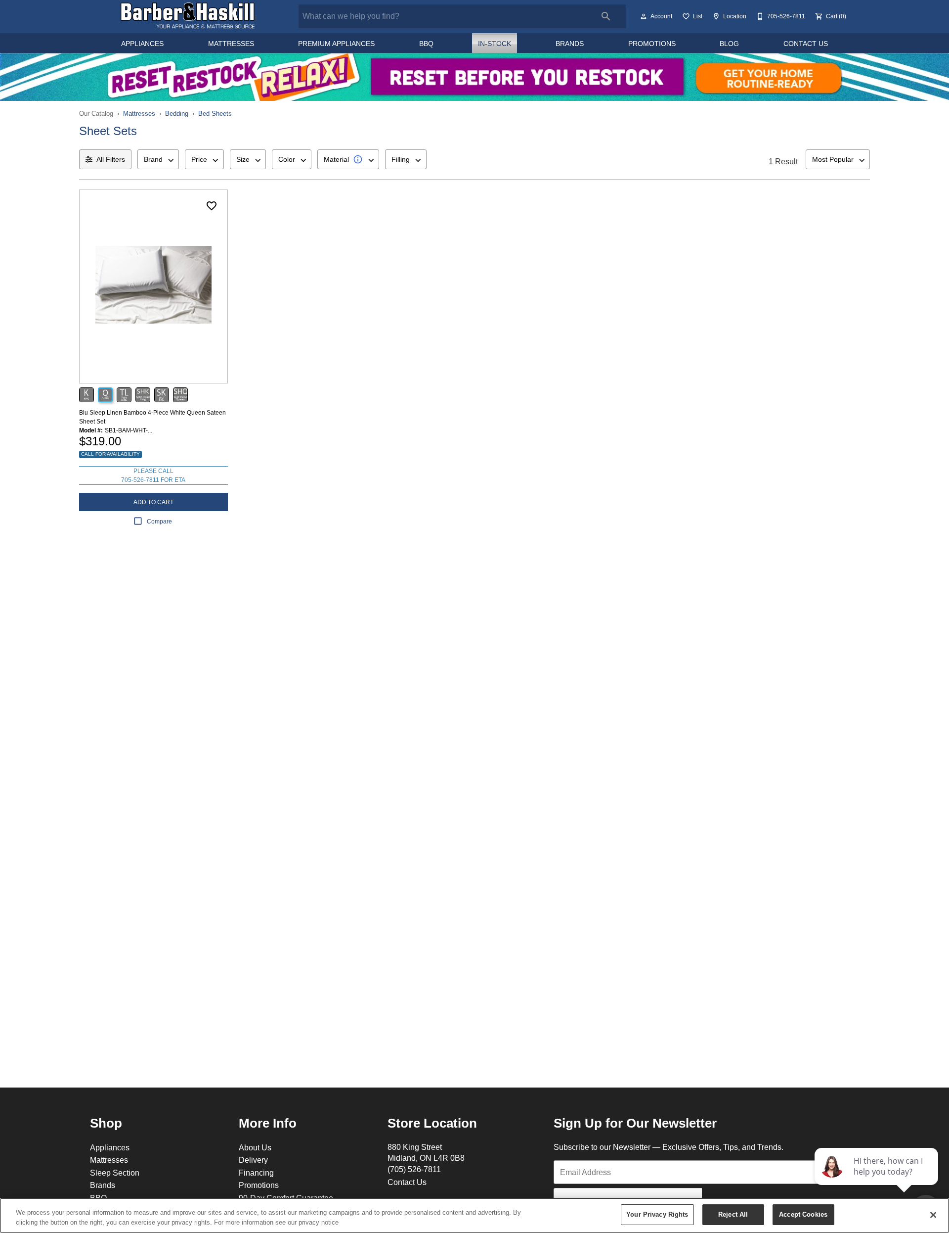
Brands (570, 43)
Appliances (142, 43)
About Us (255, 1147)
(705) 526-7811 (414, 1169)
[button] (643, 16)
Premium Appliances (336, 43)
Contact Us (805, 43)
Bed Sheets (215, 113)
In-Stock (494, 43)
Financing (256, 1172)
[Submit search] (606, 16)
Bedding (176, 113)
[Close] (933, 1215)
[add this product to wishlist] (211, 206)
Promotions (652, 43)
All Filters (110, 159)
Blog (729, 43)
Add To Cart (153, 502)
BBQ (426, 43)
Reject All (733, 1214)
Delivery (253, 1159)
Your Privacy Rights (657, 1214)
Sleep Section (114, 1172)
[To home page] (189, 16)
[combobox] (158, 159)
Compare (159, 521)
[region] (474, 1215)
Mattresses (231, 43)
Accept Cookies (803, 1214)
